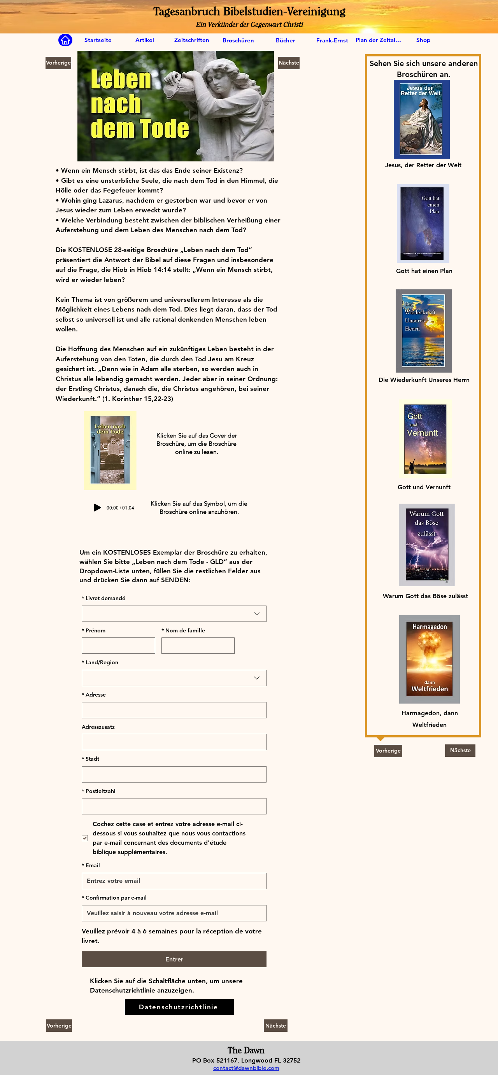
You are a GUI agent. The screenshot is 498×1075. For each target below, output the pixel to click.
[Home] (65, 40)
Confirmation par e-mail (114, 897)
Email (91, 865)
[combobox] (174, 614)
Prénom (93, 630)
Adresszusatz (98, 726)
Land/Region (100, 662)
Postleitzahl (99, 791)
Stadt (90, 758)
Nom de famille (183, 630)
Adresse (94, 694)
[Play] (97, 507)
